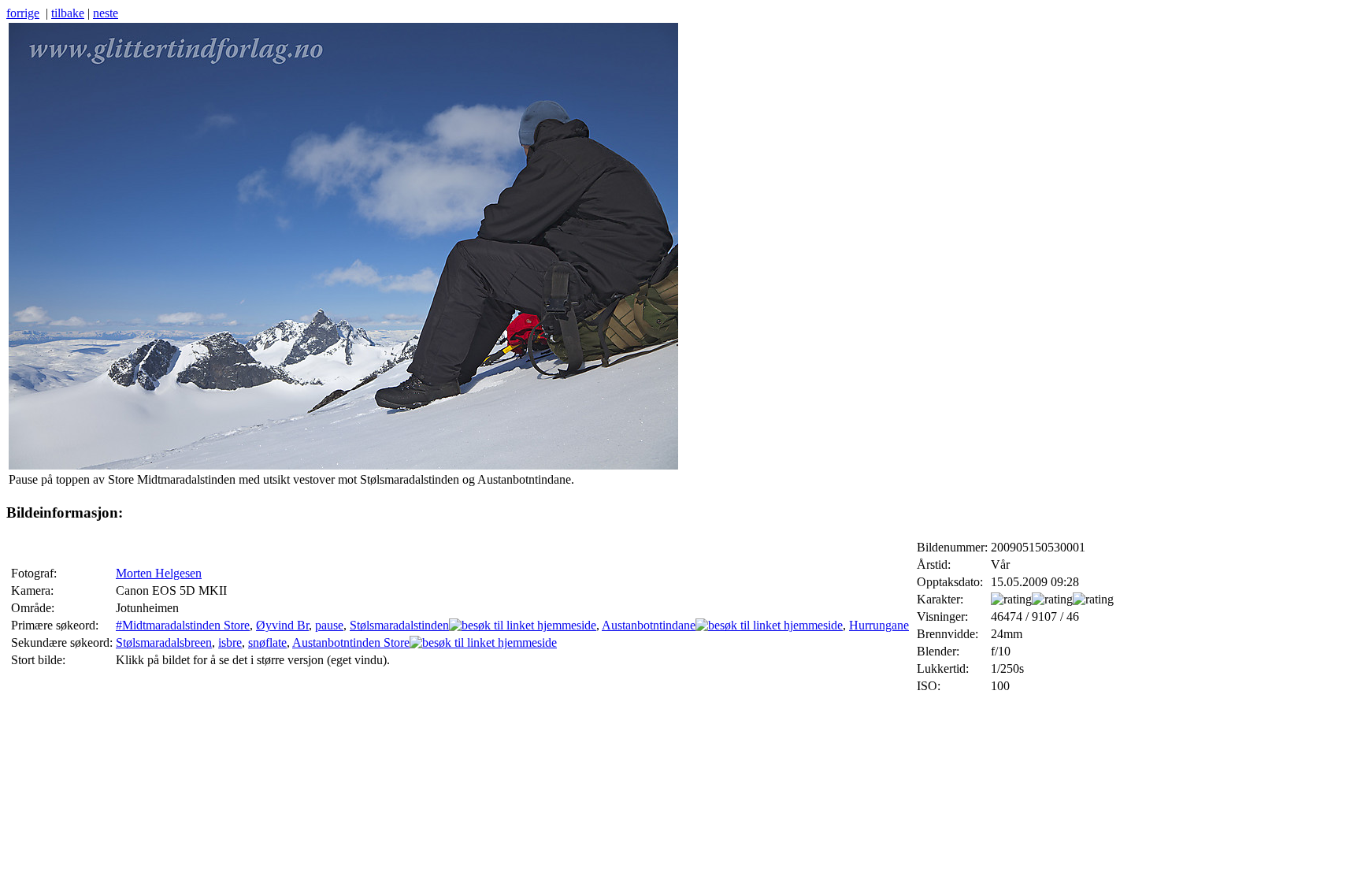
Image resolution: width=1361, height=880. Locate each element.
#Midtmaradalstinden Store (183, 625)
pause (329, 625)
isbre (230, 642)
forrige (22, 13)
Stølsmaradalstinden (399, 625)
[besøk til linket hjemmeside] (522, 625)
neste (105, 13)
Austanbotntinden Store (351, 642)
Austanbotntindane (648, 625)
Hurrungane (879, 625)
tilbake (67, 13)
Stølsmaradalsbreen (164, 642)
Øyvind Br (282, 625)
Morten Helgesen (159, 573)
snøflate (267, 642)
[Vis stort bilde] (343, 465)
